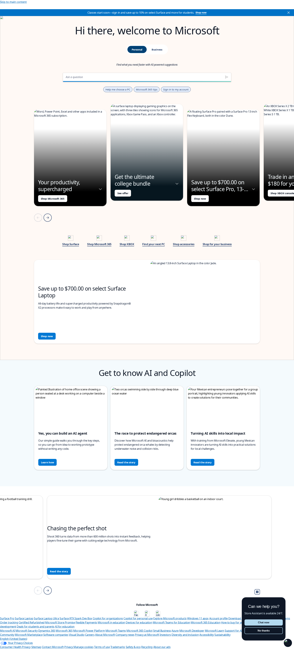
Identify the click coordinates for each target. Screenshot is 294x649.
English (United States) (13, 639)
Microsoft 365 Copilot (139, 631)
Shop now (201, 12)
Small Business (162, 631)
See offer (122, 193)
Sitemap (36, 647)
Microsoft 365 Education (205, 622)
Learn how (47, 462)
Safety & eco (133, 647)
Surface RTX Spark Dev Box (76, 618)
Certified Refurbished (32, 622)
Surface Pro (7, 618)
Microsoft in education (111, 622)
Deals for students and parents (35, 626)
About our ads (162, 647)
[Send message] (226, 77)
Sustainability (222, 635)
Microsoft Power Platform (89, 631)
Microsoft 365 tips (146, 89)
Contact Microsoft (53, 647)
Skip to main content (13, 2)
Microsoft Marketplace (29, 635)
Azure (175, 631)
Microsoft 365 (64, 631)
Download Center (239, 618)
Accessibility (206, 635)
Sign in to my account (176, 89)
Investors (165, 635)
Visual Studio (77, 635)
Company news (125, 635)
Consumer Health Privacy (15, 647)
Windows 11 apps (198, 618)
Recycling (147, 647)
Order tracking (9, 622)
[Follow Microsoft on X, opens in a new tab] (147, 613)
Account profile (218, 618)
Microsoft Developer (191, 631)
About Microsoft (105, 635)
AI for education (64, 626)
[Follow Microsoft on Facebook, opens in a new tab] (136, 613)
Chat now (263, 622)
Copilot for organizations (108, 618)
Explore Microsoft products (170, 618)
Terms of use (102, 647)
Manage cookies (83, 647)
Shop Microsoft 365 (52, 198)
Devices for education (139, 622)
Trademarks (117, 647)
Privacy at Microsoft (147, 635)
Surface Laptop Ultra (46, 618)
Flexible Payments (86, 622)
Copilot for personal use (138, 618)
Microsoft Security (26, 631)
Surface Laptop (24, 618)
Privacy (69, 647)
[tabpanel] (147, 207)
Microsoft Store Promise (60, 622)
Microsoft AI (7, 631)
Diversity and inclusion (185, 635)
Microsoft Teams (115, 631)
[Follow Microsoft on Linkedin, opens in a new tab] (158, 613)
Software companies (55, 635)
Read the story (126, 462)
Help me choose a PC (117, 89)
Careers (90, 635)
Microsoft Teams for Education (171, 622)
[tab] (137, 49)
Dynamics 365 (46, 631)
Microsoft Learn (214, 631)
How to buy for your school (237, 622)
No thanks (264, 630)
